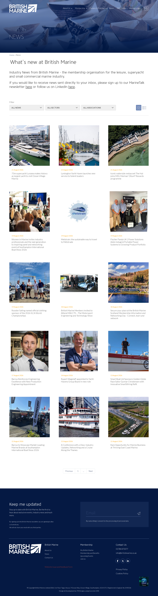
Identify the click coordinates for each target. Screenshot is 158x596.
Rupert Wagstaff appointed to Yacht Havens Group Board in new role (77, 380)
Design (61, 591)
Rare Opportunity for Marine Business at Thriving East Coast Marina (127, 446)
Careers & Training (97, 8)
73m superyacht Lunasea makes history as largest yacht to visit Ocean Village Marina (30, 176)
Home (11, 55)
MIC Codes (121, 8)
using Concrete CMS (92, 591)
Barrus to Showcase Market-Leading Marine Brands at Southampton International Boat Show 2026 (28, 447)
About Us (66, 8)
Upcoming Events (86, 556)
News (111, 8)
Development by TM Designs (75, 591)
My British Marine (86, 550)
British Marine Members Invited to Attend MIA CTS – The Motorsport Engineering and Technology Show (77, 313)
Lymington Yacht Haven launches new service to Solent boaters (78, 174)
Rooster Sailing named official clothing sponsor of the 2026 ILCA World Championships (29, 313)
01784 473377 (122, 549)
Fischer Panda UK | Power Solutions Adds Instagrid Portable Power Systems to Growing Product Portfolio (128, 242)
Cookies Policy (122, 573)
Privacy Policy (122, 569)
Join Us (83, 559)
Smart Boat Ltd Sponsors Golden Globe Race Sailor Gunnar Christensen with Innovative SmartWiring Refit (128, 381)
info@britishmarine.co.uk (126, 553)
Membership (80, 8)
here (29, 87)
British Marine (51, 545)
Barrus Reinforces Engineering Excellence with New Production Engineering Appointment (26, 381)
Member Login (135, 8)
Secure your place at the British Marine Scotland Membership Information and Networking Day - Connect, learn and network (128, 314)
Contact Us (49, 558)
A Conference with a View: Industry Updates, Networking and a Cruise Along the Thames (77, 447)
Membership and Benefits (89, 553)
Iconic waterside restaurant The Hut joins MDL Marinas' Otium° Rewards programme (127, 176)
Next (91, 471)
